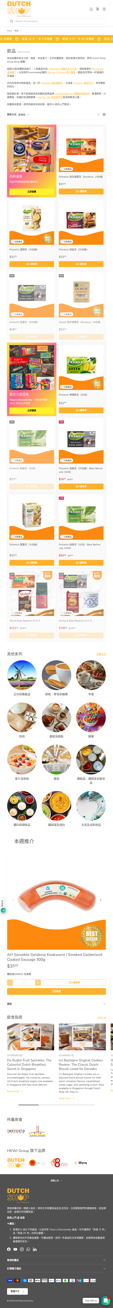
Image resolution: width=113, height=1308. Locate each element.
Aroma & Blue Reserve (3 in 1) (75, 620)
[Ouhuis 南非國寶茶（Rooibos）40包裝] (81, 294)
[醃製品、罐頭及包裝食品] (91, 759)
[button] (97, 9)
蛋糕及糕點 (56, 737)
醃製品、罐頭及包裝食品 (91, 781)
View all (101, 1017)
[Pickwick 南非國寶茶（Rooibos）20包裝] (81, 149)
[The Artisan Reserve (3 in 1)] (31, 593)
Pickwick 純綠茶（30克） (23, 468)
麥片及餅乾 (22, 779)
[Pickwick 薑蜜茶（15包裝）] (31, 517)
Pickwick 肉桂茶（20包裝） (74, 249)
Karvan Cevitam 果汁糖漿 (61, 72)
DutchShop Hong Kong (23, 1301)
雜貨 (56, 779)
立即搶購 (31, 191)
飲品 (16, 31)
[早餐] (91, 675)
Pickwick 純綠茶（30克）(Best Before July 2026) (79, 546)
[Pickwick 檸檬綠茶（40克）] (81, 367)
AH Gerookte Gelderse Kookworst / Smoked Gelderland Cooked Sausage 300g (54, 957)
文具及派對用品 (91, 825)
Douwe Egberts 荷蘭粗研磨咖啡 (72, 93)
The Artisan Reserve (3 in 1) (24, 620)
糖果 (91, 737)
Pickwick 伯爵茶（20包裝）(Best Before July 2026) (81, 470)
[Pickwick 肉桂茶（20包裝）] (81, 222)
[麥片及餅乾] (22, 759)
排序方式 (11, 114)
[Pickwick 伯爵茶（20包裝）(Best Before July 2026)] (81, 441)
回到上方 (55, 1180)
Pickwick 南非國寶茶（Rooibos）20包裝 (81, 176)
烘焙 (22, 737)
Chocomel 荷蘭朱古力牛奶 (62, 68)
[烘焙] (22, 717)
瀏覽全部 (101, 654)
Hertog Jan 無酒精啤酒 (50, 97)
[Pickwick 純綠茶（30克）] (31, 441)
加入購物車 (74, 982)
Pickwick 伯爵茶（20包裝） (24, 322)
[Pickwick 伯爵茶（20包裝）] (31, 294)
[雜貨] (56, 759)
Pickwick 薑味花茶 (83, 82)
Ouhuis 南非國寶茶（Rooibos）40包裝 (79, 322)
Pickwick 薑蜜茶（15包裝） (24, 544)
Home (9, 31)
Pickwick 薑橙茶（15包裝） (24, 249)
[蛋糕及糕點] (56, 717)
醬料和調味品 (22, 825)
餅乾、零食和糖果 (56, 694)
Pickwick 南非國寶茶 (51, 82)
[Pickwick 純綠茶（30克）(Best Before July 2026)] (81, 517)
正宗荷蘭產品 (22, 694)
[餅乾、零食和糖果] (56, 675)
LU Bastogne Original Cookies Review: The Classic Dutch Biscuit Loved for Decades (81, 1064)
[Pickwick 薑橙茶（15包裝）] (31, 222)
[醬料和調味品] (22, 806)
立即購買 (31, 410)
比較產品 (68, 169)
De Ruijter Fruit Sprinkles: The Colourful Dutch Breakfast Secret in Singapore (29, 1064)
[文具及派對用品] (91, 806)
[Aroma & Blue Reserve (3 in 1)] (81, 593)
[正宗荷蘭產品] (22, 675)
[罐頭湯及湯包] (56, 806)
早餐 (91, 694)
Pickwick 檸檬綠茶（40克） (74, 394)
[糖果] (91, 717)
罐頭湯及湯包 (56, 825)
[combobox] (56, 21)
